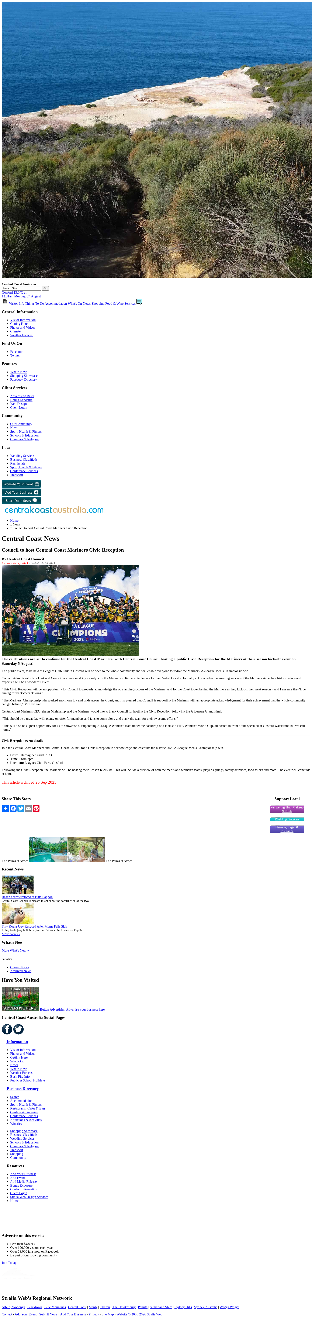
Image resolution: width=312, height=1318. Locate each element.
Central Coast (77, 1307)
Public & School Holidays (27, 1080)
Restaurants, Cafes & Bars (27, 1108)
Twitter (15, 355)
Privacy (94, 1314)
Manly (93, 1307)
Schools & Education (24, 435)
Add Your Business (23, 1174)
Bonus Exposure (21, 400)
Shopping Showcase (24, 375)
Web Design (18, 404)
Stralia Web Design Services (29, 1197)
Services (130, 303)
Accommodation (56, 303)
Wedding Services (22, 456)
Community (18, 1157)
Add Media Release (23, 1181)
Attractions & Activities (26, 1120)
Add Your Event (26, 1314)
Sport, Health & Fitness (26, 431)
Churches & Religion (24, 439)
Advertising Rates (22, 396)
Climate (15, 331)
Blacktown (34, 1307)
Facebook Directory (23, 379)
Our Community (21, 424)
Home (14, 520)
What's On (75, 303)
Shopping (97, 303)
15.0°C (21, 294)
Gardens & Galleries (24, 1112)
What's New (18, 372)
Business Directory (22, 1088)
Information (17, 1041)
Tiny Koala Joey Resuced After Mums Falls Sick (34, 926)
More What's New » (15, 950)
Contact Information (23, 1189)
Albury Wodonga (13, 1307)
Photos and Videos (22, 327)
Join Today (9, 1262)
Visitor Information (23, 320)
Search (14, 1097)
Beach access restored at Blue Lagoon (27, 897)
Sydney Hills (183, 1307)
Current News (19, 967)
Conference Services (24, 471)
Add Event (17, 1178)
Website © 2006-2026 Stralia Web (139, 1314)
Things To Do (34, 303)
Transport (16, 475)
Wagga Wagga (229, 1307)
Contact (7, 1314)
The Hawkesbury (124, 1307)
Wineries (16, 1123)
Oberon (105, 1307)
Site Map (108, 1314)
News (87, 303)
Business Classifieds (23, 459)
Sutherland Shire (161, 1307)
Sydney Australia (205, 1307)
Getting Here (19, 323)
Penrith (143, 1307)
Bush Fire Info (20, 1076)
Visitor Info (16, 303)
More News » (11, 934)
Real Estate (17, 463)
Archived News (20, 971)
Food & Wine (114, 303)
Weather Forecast (21, 335)
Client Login (18, 407)
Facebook (16, 351)
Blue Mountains (55, 1307)
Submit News (48, 1314)
